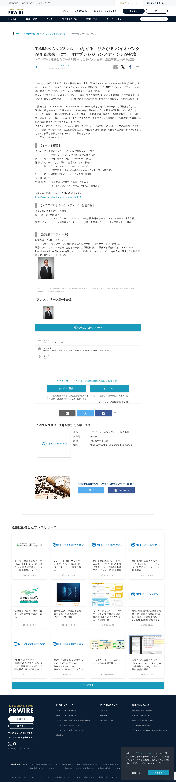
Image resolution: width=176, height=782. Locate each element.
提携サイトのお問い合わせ (142, 720)
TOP (18, 34)
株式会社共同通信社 (63, 764)
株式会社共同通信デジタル (111, 764)
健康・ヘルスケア (50, 350)
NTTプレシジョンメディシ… (55, 34)
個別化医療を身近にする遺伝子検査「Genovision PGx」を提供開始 (67, 614)
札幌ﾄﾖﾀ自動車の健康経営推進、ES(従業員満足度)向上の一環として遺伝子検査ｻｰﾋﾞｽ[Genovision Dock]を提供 (146, 617)
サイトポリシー (17, 777)
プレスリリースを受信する (104, 11)
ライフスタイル (69, 19)
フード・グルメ (114, 19)
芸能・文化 (91, 19)
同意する (159, 772)
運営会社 (101, 777)
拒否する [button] (136, 773)
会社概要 (104, 715)
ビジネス (12, 19)
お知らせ (104, 711)
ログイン (157, 11)
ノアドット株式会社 (83, 768)
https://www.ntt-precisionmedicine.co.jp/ (111, 445)
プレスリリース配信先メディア (68, 725)
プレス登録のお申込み (141, 725)
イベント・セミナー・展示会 (53, 343)
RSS (113, 777)
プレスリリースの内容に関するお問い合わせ (150, 730)
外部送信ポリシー (60, 777)
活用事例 (59, 735)
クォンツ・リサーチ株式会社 (58, 768)
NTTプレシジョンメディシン (61, 65)
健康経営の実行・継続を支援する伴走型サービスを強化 (28, 614)
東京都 (45, 358)
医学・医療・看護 (66, 350)
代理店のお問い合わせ (141, 715)
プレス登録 (67, 388)
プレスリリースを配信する (75, 11)
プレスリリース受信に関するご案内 (114, 402)
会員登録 (134, 11)
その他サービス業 (31, 34)
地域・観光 (31, 19)
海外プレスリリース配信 (66, 715)
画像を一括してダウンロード (88, 327)
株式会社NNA (35, 768)
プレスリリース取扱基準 (82, 777)
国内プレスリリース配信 (66, 711)
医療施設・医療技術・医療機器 (86, 350)
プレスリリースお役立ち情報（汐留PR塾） (73, 720)
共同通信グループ (107, 720)
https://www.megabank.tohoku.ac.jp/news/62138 (58, 197)
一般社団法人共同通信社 (39, 764)
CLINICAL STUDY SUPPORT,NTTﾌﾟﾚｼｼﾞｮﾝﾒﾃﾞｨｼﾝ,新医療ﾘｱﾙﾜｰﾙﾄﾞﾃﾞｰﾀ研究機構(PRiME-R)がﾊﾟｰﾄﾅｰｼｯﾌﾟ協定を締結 (29, 666)
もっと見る (88, 685)
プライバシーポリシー (146, 753)
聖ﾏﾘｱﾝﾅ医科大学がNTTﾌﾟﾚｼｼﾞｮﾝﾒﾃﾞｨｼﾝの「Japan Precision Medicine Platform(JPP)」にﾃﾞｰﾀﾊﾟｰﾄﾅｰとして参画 (68, 666)
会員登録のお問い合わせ (142, 711)
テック (49, 19)
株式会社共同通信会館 (86, 764)
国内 (128, 3)
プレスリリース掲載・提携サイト (69, 730)
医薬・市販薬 (105, 350)
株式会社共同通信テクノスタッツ (111, 768)
